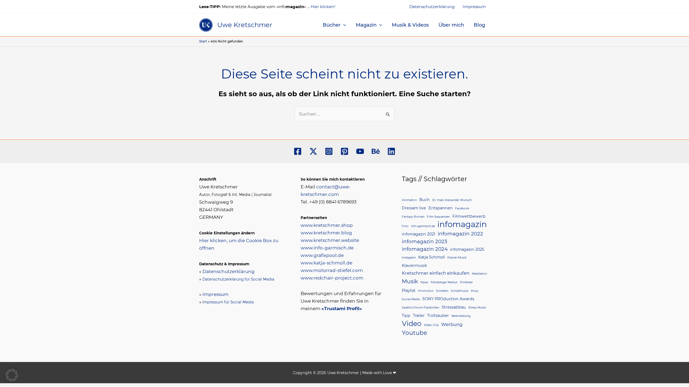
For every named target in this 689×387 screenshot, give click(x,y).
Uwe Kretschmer (244, 25)
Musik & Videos (410, 25)
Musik (410, 281)
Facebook (462, 208)
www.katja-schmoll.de (326, 263)
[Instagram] (329, 151)
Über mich (451, 25)
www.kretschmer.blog (326, 232)
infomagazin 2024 (425, 249)
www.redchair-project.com (332, 278)
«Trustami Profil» (341, 308)
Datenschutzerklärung (432, 6)
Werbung (451, 324)
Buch (424, 199)
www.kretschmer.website (330, 240)
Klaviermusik (414, 265)
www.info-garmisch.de (327, 247)
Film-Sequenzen (438, 216)
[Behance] (376, 151)
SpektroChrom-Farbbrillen (420, 307)
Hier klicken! (323, 6)
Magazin (366, 25)
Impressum (474, 6)
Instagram (409, 257)
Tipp (406, 315)
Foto (405, 226)
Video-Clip (431, 325)
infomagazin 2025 (467, 249)
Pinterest (466, 282)
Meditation (479, 273)
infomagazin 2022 (460, 234)
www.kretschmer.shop (327, 225)
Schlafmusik (459, 291)
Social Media (411, 299)
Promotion (426, 291)
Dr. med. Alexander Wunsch (452, 200)
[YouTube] (360, 151)
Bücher (331, 25)
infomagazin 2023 (424, 241)
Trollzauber (438, 315)
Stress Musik (477, 307)
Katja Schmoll (431, 257)
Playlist (409, 290)
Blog (479, 25)
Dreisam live (414, 208)
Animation (409, 200)
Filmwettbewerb (469, 216)
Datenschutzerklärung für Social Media (238, 279)
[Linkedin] (391, 151)
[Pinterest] (344, 151)
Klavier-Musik (456, 257)
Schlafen (442, 291)
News (424, 282)
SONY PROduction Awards (448, 298)
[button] (343, 25)
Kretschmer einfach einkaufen (435, 273)
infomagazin (462, 224)
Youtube (414, 332)
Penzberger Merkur (444, 282)
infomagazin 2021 (418, 234)
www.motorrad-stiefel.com (332, 270)
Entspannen (440, 208)
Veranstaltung (460, 316)
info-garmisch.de (423, 226)
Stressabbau (454, 307)
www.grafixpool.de (322, 255)
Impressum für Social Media (228, 302)
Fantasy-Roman (413, 216)
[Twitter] (313, 151)
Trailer (419, 315)
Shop (474, 291)
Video (411, 323)
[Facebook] (297, 151)
